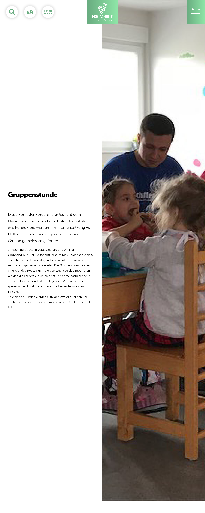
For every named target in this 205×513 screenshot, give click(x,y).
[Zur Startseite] (102, 12)
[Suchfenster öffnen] (12, 12)
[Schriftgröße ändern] (30, 12)
